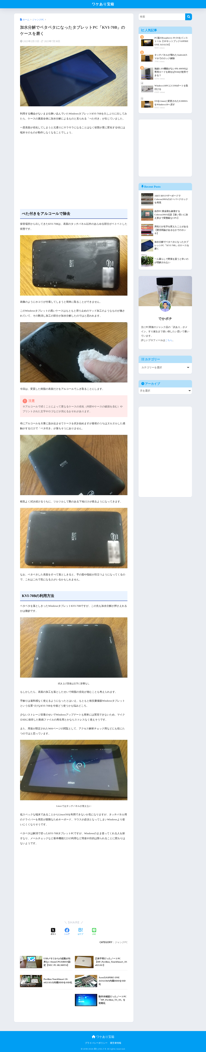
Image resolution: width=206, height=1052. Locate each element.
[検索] (188, 16)
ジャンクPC (121, 942)
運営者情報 (115, 1043)
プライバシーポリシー (96, 1043)
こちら (168, 340)
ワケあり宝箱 (103, 4)
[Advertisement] (73, 169)
